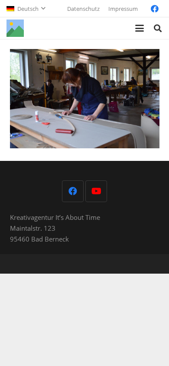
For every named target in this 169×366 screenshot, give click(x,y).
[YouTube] (96, 191)
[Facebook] (154, 8)
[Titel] (15, 28)
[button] (26, 8)
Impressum (123, 9)
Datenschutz (83, 9)
